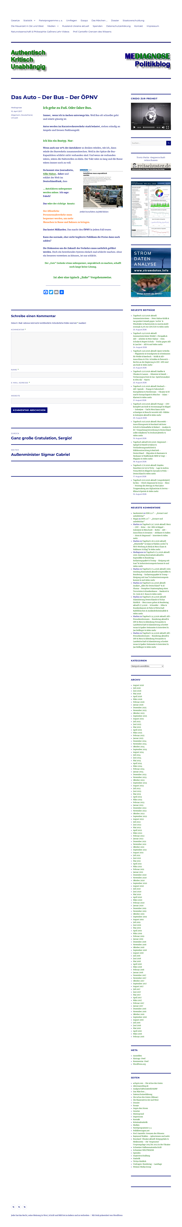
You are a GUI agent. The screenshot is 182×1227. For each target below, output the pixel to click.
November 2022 (140, 811)
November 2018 (139, 945)
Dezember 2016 (139, 1009)
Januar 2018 (138, 972)
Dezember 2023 (139, 774)
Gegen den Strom (140, 1108)
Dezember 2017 (139, 975)
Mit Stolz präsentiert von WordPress (107, 1215)
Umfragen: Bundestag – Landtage (147, 1164)
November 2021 (139, 844)
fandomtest (138, 513)
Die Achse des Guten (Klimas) (145, 1097)
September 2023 (140, 783)
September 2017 (140, 984)
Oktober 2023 (138, 780)
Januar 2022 (138, 839)
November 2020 (140, 878)
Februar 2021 (138, 869)
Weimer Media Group (142, 1167)
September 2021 (140, 850)
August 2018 (138, 953)
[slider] (149, 127)
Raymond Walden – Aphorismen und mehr (151, 1136)
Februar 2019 (138, 936)
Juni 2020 (137, 892)
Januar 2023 (138, 805)
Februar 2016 (138, 1037)
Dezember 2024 (139, 741)
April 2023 (137, 797)
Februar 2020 (138, 903)
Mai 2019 (137, 928)
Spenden (98, 26)
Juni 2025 (137, 724)
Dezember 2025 (139, 708)
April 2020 (137, 897)
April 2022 (137, 830)
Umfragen (71, 20)
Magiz (135, 519)
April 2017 (137, 997)
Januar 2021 (138, 872)
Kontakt (138, 26)
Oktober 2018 (138, 947)
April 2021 (137, 864)
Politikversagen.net (141, 1131)
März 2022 (137, 833)
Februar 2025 (138, 735)
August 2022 (138, 819)
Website (15, 396)
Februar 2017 (138, 1003)
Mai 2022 (137, 827)
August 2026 (138, 685)
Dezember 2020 (139, 875)
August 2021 (138, 853)
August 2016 (138, 1020)
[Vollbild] (167, 127)
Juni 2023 (137, 791)
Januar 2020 (138, 905)
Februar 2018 (138, 970)
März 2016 (137, 1034)
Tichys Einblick (139, 1161)
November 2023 (139, 777)
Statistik (27, 20)
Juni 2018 (137, 958)
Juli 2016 (136, 1023)
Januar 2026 (138, 705)
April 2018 (137, 964)
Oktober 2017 (138, 981)
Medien (51, 26)
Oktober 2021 (138, 847)
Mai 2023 (137, 794)
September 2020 (140, 883)
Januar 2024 (138, 772)
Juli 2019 (136, 922)
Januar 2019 (138, 939)
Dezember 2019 (139, 908)
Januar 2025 (138, 738)
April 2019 (137, 931)
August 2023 (138, 786)
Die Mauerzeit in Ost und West (27, 26)
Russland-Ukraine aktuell (75, 26)
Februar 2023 (138, 802)
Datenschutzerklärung (118, 26)
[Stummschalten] (163, 127)
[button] (151, 116)
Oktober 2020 (139, 880)
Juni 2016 (137, 1025)
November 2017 (139, 978)
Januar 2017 (138, 1006)
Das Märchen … (99, 20)
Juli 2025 (137, 721)
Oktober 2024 (139, 747)
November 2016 (139, 1011)
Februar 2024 (138, 769)
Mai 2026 (137, 694)
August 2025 (138, 719)
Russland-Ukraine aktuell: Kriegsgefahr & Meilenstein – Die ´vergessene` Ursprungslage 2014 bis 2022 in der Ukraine (151, 1142)
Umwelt (14, 118)
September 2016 (140, 1017)
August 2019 (138, 919)
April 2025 (137, 730)
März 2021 (137, 866)
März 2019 (137, 933)
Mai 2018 (137, 961)
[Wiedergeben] (134, 127)
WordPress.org (139, 1064)
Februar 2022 (138, 836)
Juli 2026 (137, 688)
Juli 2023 (136, 788)
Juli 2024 (137, 755)
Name (15, 370)
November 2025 (140, 710)
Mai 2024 (137, 760)
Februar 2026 (139, 702)
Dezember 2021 (139, 841)
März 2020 (137, 900)
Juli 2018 (136, 956)
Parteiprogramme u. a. (50, 20)
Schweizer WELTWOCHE (143, 1150)
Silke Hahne (49, 173)
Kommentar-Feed (140, 1061)
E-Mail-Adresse (20, 383)
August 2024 (138, 752)
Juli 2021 (136, 855)
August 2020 (138, 886)
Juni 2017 (137, 992)
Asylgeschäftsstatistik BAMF (145, 1089)
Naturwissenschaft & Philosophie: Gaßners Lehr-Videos (40, 31)
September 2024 (140, 749)
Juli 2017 (136, 989)
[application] (151, 116)
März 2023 (137, 800)
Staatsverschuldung (133, 20)
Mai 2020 (137, 894)
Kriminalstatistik (140, 1122)
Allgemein (15, 115)
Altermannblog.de (140, 1086)
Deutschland (26, 115)
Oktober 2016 (138, 1014)
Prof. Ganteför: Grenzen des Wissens (92, 31)
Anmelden (137, 1056)
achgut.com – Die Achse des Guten (148, 1083)
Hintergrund (138, 1114)
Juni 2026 (137, 691)
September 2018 (140, 950)
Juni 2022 (137, 825)
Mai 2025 (137, 727)
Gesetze (15, 20)
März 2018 (137, 967)
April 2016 (137, 1031)
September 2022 (140, 816)
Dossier (115, 20)
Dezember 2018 (139, 942)
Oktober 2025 (139, 713)
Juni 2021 (137, 858)
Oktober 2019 (138, 914)
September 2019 (140, 917)
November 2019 (139, 911)
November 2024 (140, 744)
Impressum (153, 26)
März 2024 (137, 766)
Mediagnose (16, 107)
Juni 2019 (137, 925)
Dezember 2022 (139, 808)
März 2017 (137, 1000)
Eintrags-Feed (139, 1058)
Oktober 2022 (139, 813)
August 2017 (138, 986)
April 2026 (137, 696)
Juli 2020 (137, 889)
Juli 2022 (137, 822)
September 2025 (140, 716)
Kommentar (18, 329)
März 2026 (137, 699)
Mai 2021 (137, 861)
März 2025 (137, 733)
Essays (84, 20)
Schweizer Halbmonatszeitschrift (147, 1147)
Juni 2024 (137, 758)
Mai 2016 (137, 1028)
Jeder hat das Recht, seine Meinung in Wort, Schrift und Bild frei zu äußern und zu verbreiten (50, 1215)
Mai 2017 (137, 995)
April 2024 (137, 763)
